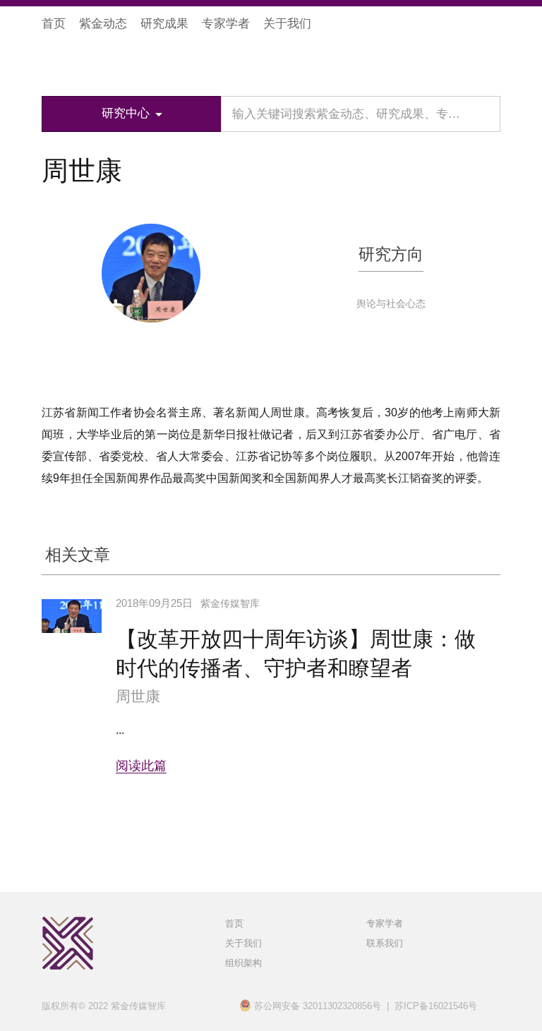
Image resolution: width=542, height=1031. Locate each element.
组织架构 (243, 963)
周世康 (138, 696)
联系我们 (384, 943)
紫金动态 (103, 23)
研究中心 (126, 113)
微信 (491, 24)
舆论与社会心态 (391, 303)
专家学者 (226, 23)
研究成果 (164, 23)
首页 (54, 23)
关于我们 (287, 23)
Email (153, 363)
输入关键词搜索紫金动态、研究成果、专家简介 (358, 114)
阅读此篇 (141, 766)
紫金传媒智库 (118, 64)
